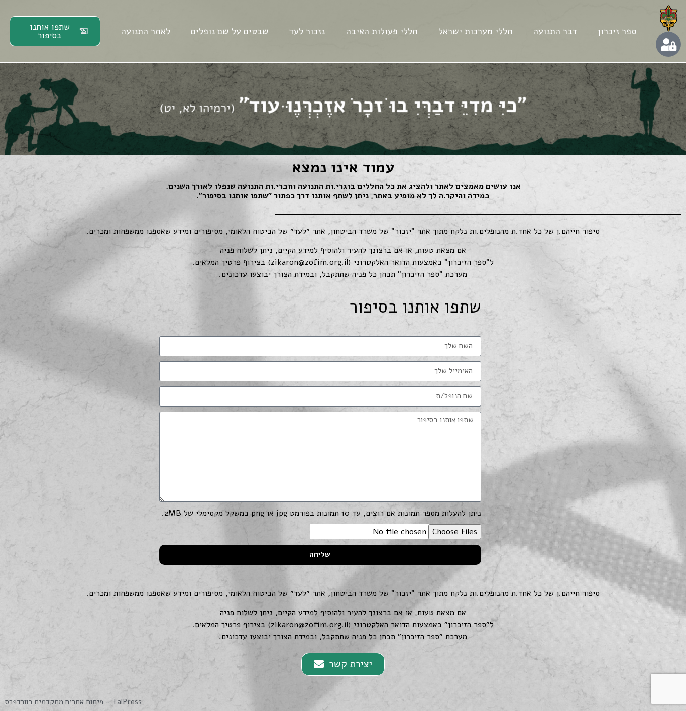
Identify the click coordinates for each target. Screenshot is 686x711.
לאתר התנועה (145, 31)
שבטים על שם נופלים (230, 31)
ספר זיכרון (617, 31)
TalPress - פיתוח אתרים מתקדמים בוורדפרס (73, 702)
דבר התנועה (555, 31)
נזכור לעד (307, 31)
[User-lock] (668, 44)
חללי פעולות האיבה (382, 31)
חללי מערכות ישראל (475, 31)
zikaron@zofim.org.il (309, 262)
